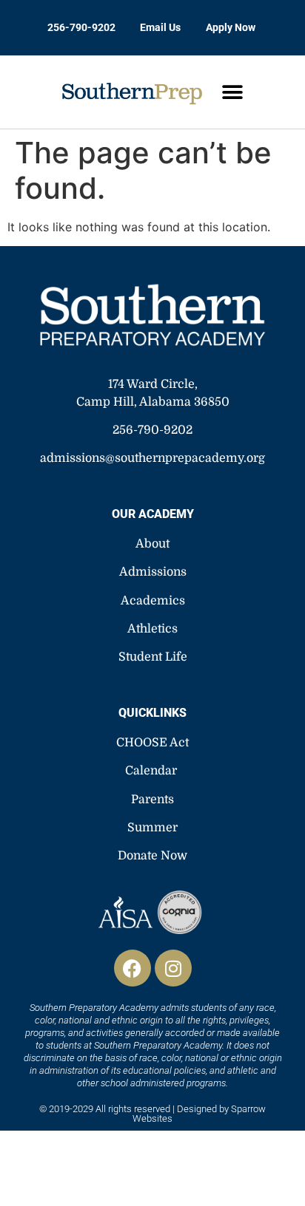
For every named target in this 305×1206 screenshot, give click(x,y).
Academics (153, 600)
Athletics (152, 629)
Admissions (153, 572)
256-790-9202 (81, 27)
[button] (232, 92)
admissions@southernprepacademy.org (152, 458)
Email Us (160, 27)
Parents (152, 799)
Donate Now (152, 855)
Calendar (151, 770)
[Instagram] (173, 968)
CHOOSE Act (152, 742)
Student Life (152, 657)
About (152, 544)
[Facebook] (132, 968)
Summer (152, 827)
